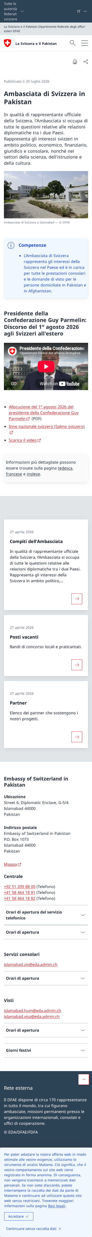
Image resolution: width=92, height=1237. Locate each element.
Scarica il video (23, 440)
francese (14, 474)
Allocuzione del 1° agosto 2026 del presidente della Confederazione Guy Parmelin (44, 412)
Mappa (10, 864)
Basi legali (56, 1205)
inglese (33, 474)
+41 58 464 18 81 (19, 892)
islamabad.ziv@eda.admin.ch (30, 964)
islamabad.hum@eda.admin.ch (32, 1010)
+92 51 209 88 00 (19, 886)
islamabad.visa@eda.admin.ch (32, 1016)
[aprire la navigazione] (84, 43)
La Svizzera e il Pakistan (36, 43)
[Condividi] (85, 61)
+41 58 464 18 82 (19, 898)
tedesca (65, 468)
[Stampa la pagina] (74, 61)
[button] (83, 1079)
